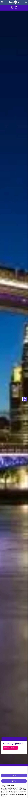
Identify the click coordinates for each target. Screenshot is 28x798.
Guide (14, 775)
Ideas (14, 781)
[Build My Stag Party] (10, 751)
